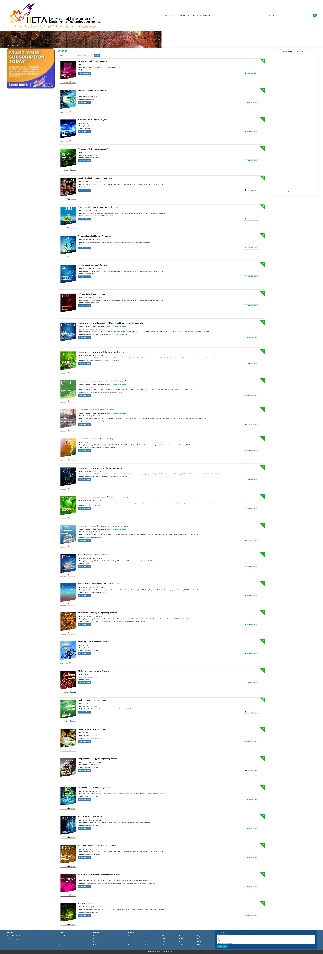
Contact (61, 945)
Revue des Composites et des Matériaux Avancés (97, 845)
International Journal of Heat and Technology (95, 439)
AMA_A (181, 945)
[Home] (56, 15)
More (315, 194)
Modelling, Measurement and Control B (93, 671)
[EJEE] (266, 940)
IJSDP (129, 939)
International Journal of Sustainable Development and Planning (103, 497)
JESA (163, 936)
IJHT (129, 941)
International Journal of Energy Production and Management (102, 381)
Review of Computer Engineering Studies (94, 788)
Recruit (60, 941)
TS (128, 936)
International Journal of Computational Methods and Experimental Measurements (110, 323)
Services (174, 15)
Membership (62, 936)
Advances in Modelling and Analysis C (93, 120)
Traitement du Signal (86, 903)
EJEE (146, 939)
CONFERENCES (191, 15)
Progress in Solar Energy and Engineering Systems (97, 759)
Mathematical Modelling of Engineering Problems (97, 613)
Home (8, 45)
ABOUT (61, 933)
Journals (183, 15)
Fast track (95, 939)
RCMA (163, 939)
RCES (180, 941)
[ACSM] (266, 938)
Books (199, 15)
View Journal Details (84, 73)
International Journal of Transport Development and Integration (103, 526)
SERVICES (96, 933)
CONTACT (10, 933)
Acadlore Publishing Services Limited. (116, 326)
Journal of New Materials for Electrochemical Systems (99, 584)
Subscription (96, 936)
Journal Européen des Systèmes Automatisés (95, 555)
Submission (206, 15)
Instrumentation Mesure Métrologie (92, 294)
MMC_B (199, 945)
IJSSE (163, 941)
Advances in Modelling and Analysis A (93, 61)
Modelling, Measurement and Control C (93, 700)
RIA (180, 936)
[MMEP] (266, 937)
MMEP (129, 945)
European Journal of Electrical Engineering (94, 236)
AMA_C (198, 939)
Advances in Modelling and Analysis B (93, 90)
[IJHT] (266, 935)
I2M (146, 945)
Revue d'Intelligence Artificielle (90, 816)
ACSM (146, 936)
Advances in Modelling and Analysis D (93, 149)
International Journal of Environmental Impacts (96, 410)
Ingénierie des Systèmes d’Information (93, 265)
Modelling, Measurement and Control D (93, 729)
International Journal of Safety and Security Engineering (100, 468)
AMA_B (198, 936)
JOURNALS (131, 933)
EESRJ (181, 939)
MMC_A (199, 941)
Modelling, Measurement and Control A (93, 642)
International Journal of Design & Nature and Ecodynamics (101, 352)
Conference (96, 945)
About (167, 15)
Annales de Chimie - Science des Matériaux (95, 178)
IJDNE (163, 945)
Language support (98, 941)
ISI (145, 941)
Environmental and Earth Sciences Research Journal (98, 207)
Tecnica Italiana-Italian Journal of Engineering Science (99, 874)
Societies (61, 939)
